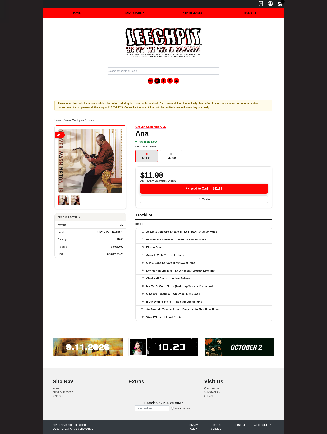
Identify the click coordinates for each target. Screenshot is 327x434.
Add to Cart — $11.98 (206, 188)
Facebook (212, 388)
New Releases (192, 12)
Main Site (250, 12)
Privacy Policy (193, 427)
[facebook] (163, 80)
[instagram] (170, 80)
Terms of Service (216, 427)
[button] (134, 12)
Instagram (213, 392)
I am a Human (182, 408)
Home (57, 120)
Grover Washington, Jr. (75, 120)
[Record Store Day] (157, 80)
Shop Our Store (63, 392)
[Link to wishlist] (261, 4)
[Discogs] (150, 80)
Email (210, 396)
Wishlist (206, 199)
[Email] (176, 80)
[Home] (163, 42)
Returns (239, 425)
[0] (280, 4)
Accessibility (262, 425)
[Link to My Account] (270, 4)
